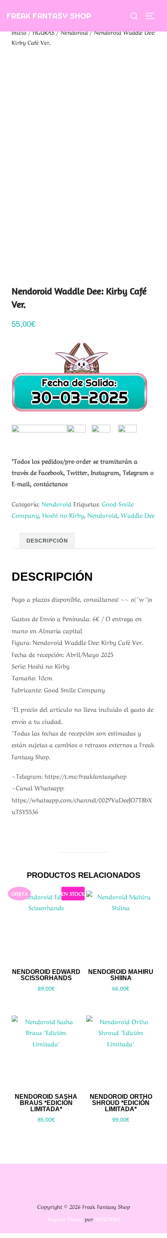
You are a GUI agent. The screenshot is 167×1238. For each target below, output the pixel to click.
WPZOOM (107, 1218)
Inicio (19, 32)
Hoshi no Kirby (63, 514)
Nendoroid (74, 32)
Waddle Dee (138, 514)
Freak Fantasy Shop (49, 16)
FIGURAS (43, 32)
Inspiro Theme (65, 1218)
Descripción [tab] (47, 541)
